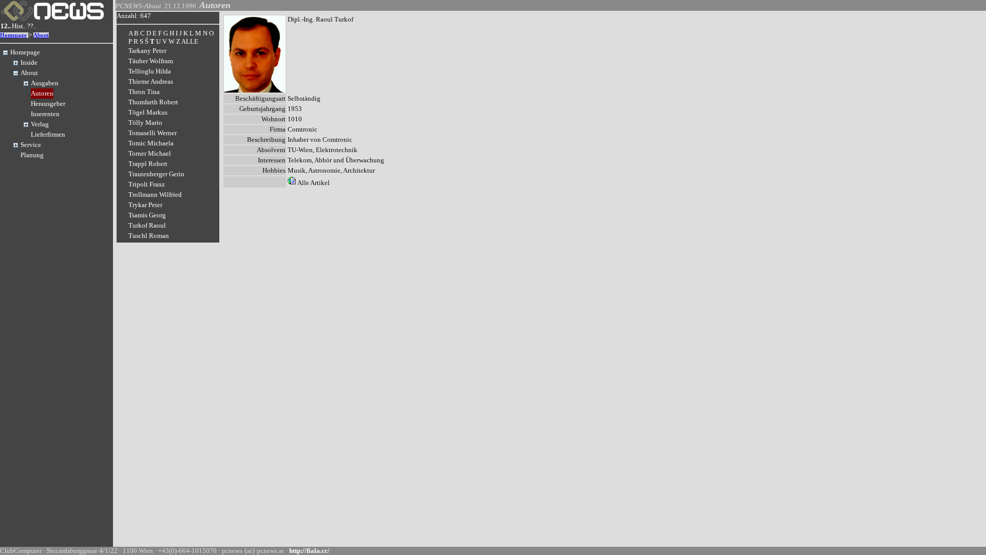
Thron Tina (144, 92)
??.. (31, 26)
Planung (32, 155)
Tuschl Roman (148, 235)
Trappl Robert (147, 164)
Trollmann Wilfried (155, 194)
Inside (29, 62)
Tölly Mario (145, 122)
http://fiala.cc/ (309, 550)
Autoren (42, 93)
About (41, 35)
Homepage (13, 35)
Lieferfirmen (48, 134)
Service (31, 145)
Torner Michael (149, 153)
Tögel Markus (147, 112)
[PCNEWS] (52, 18)
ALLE (189, 41)
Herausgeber (48, 103)
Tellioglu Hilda (149, 71)
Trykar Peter (145, 205)
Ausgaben (45, 83)
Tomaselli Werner (152, 133)
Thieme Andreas (150, 81)
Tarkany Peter (147, 50)
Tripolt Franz (146, 184)
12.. (6, 26)
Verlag (40, 124)
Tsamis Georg (147, 215)
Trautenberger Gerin (156, 174)
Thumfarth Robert (153, 102)
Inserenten (45, 114)
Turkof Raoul (147, 225)
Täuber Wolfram (150, 61)
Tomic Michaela (151, 143)
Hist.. (19, 26)
